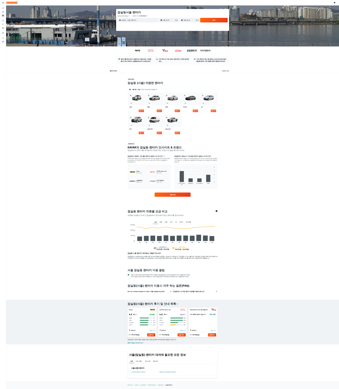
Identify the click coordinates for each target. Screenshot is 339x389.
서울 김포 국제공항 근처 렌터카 (167, 372)
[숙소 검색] (3, 12)
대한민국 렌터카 (152, 385)
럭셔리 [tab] (181, 222)
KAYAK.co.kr (130, 385)
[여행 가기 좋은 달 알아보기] (3, 28)
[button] (3, 3)
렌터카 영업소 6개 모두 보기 (135, 343)
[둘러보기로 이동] (3, 20)
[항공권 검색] (3, 8)
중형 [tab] (161, 222)
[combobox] (124, 16)
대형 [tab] (166, 222)
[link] (173, 195)
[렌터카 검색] (3, 15)
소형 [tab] (155, 222)
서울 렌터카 (161, 385)
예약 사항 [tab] (147, 361)
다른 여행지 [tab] (139, 361)
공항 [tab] (131, 361)
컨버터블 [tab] (188, 222)
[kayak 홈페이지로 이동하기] (11, 3)
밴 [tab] (176, 222)
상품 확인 (141, 110)
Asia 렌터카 (143, 385)
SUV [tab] (171, 222)
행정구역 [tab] (155, 361)
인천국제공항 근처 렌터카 (139, 372)
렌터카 (137, 385)
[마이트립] (3, 33)
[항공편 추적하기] (3, 24)
